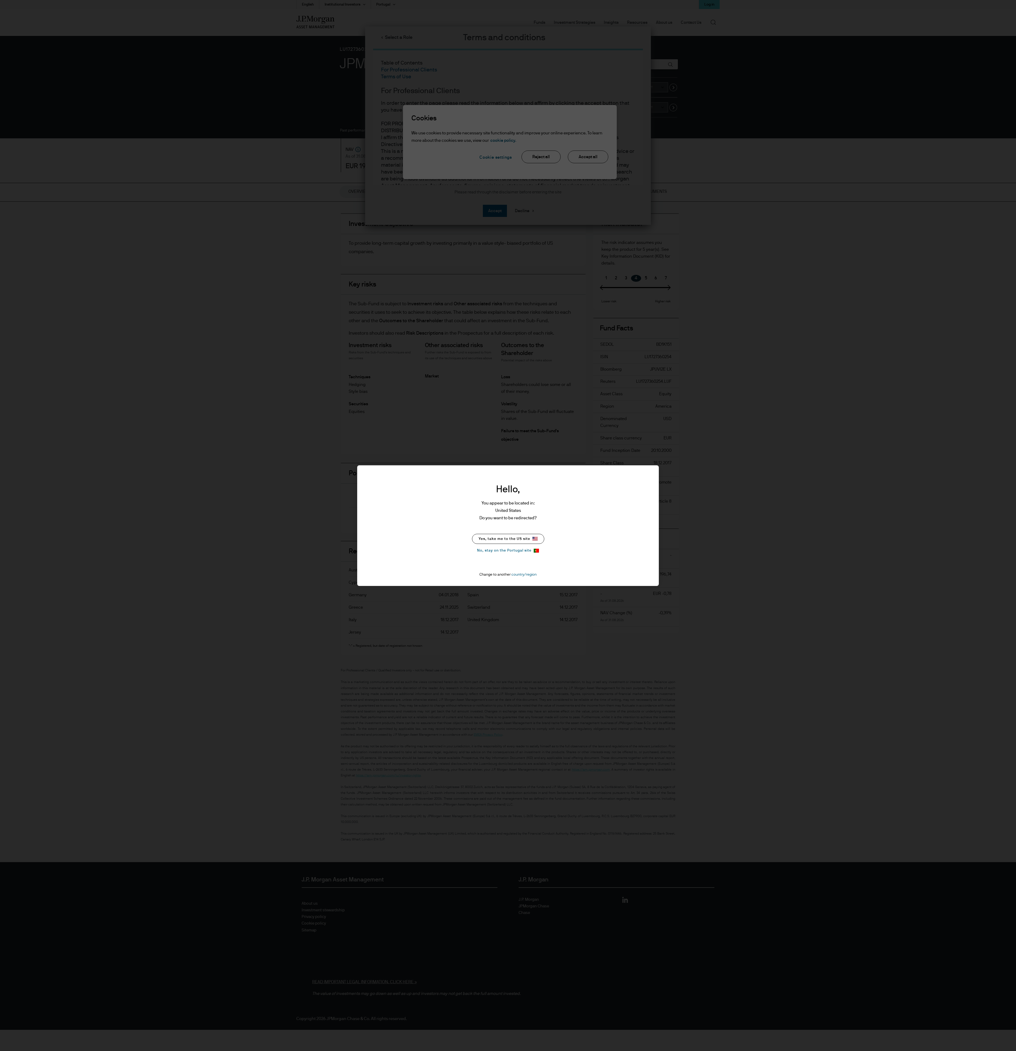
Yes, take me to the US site (504, 539)
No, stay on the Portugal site (504, 550)
